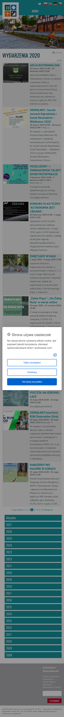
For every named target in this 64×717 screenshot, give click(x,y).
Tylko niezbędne (32, 362)
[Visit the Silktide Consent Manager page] (55, 355)
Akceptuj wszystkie (32, 381)
